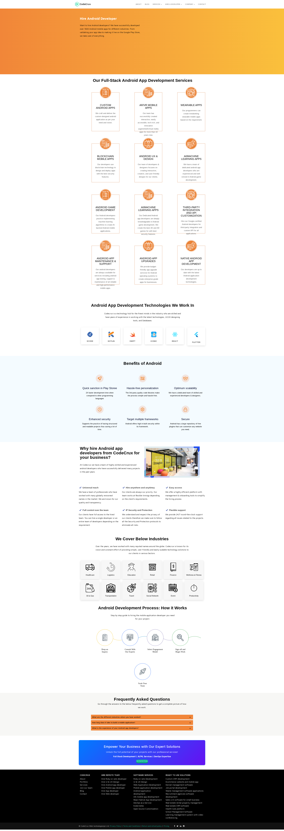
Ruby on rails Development (145, 779)
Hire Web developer (110, 794)
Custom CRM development (177, 779)
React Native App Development (147, 800)
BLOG (125, 4)
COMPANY (186, 4)
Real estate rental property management (184, 803)
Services (83, 785)
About (82, 779)
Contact (83, 794)
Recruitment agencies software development (180, 795)
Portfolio (84, 782)
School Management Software (179, 812)
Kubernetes (138, 806)
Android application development (142, 792)
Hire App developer (110, 791)
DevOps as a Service (142, 803)
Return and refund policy (152, 826)
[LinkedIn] (181, 826)
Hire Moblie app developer (113, 788)
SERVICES (137, 4)
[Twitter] (178, 826)
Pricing (166, 826)
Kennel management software (179, 785)
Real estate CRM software (177, 806)
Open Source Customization (145, 809)
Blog (82, 791)
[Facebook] (175, 826)
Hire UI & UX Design (110, 782)
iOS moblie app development (146, 797)
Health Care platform (175, 809)
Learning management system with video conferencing (184, 816)
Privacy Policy (115, 826)
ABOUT (117, 4)
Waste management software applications (184, 791)
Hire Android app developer (113, 785)
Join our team (86, 788)
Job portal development (176, 788)
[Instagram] (183, 826)
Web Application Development (147, 785)
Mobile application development (147, 788)
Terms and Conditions (131, 826)
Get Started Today (142, 761)
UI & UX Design (140, 782)
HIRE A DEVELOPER (161, 4)
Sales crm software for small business (182, 800)
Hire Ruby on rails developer (114, 779)
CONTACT (202, 4)
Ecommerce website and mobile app (182, 782)
